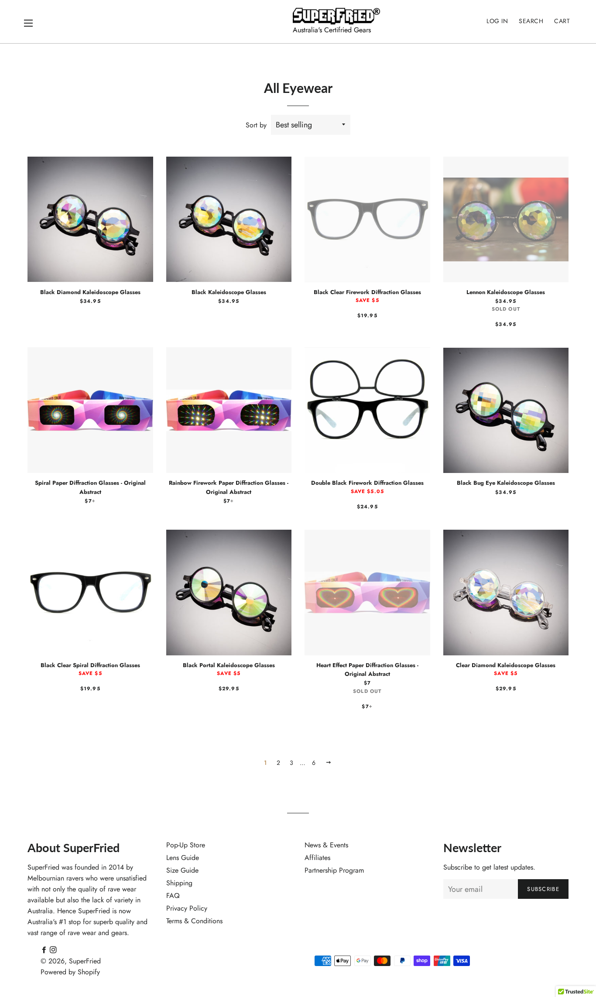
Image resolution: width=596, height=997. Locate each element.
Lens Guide (182, 858)
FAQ (173, 896)
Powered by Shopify (70, 972)
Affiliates (317, 858)
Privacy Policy (186, 908)
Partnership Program (334, 870)
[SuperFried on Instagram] (53, 950)
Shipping (179, 883)
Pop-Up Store (185, 845)
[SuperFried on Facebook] (45, 950)
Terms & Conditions (194, 921)
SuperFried (85, 961)
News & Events (326, 845)
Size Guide (182, 870)
